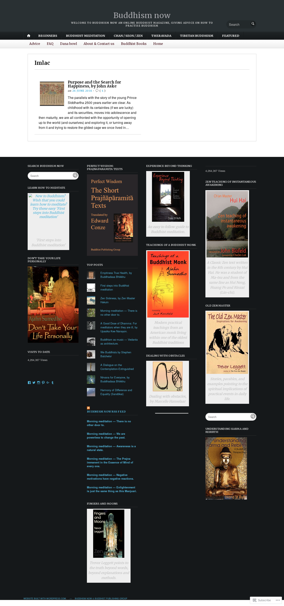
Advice (34, 44)
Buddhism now (142, 15)
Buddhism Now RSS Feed (106, 411)
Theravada (161, 36)
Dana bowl (68, 44)
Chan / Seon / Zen (128, 36)
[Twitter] (34, 382)
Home (158, 44)
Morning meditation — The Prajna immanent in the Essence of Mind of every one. (110, 462)
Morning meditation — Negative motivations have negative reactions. (110, 476)
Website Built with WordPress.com (44, 598)
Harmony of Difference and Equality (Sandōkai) (116, 392)
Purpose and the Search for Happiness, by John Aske (94, 84)
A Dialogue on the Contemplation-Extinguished (117, 367)
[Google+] (48, 382)
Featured (230, 36)
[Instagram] (38, 382)
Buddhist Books (134, 44)
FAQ (50, 44)
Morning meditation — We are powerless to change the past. (106, 435)
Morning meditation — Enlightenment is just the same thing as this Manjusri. (112, 489)
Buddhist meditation (85, 36)
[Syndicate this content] (112, 408)
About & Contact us (99, 44)
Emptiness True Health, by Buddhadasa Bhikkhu (116, 275)
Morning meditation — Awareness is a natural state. (111, 448)
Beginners (47, 36)
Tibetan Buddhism (196, 36)
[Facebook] (29, 382)
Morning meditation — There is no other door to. (118, 313)
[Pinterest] (43, 382)
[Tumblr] (52, 382)
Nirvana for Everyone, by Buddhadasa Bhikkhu (115, 379)
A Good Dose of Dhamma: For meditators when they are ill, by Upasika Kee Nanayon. (118, 327)
